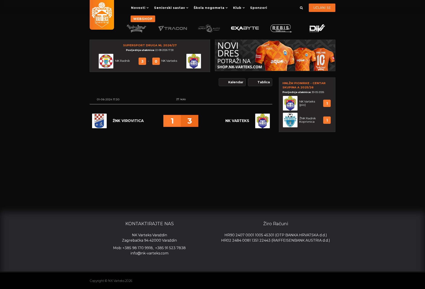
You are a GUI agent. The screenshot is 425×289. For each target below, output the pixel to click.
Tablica (263, 82)
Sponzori (258, 8)
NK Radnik (122, 60)
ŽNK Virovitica (128, 121)
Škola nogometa (209, 8)
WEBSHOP (143, 19)
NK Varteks (169, 60)
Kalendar (235, 82)
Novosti (138, 8)
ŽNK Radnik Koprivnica (307, 120)
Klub (237, 8)
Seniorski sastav (169, 8)
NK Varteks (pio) (307, 103)
